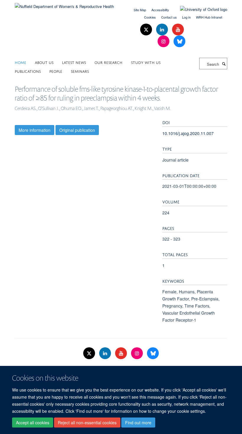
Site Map (140, 9)
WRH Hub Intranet (209, 17)
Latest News (74, 62)
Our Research (108, 62)
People (55, 71)
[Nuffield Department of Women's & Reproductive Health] (64, 4)
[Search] (223, 63)
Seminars (80, 71)
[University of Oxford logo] (199, 9)
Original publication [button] (77, 130)
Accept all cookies (32, 422)
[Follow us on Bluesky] (179, 41)
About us (44, 62)
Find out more (138, 422)
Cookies (150, 17)
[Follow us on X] (146, 29)
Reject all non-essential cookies (87, 422)
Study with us (146, 62)
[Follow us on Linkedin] (162, 29)
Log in (186, 17)
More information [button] (34, 130)
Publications (28, 71)
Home (20, 62)
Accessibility (160, 9)
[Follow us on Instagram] (164, 41)
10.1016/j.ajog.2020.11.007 (188, 133)
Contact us (169, 17)
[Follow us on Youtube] (178, 29)
